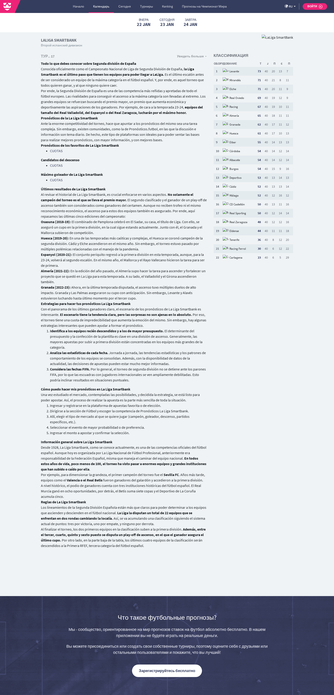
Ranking (167, 6)
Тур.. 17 (48, 56)
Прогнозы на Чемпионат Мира (204, 6)
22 (143, 22)
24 (190, 22)
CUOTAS (56, 151)
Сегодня (124, 6)
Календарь (101, 6)
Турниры (146, 6)
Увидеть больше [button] (190, 56)
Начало (78, 6)
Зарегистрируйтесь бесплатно (167, 670)
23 (167, 22)
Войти (312, 6)
